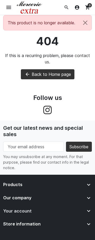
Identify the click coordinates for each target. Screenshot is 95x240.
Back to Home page (48, 74)
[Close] (85, 22)
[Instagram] (47, 109)
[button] (66, 7)
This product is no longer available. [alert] (41, 22)
